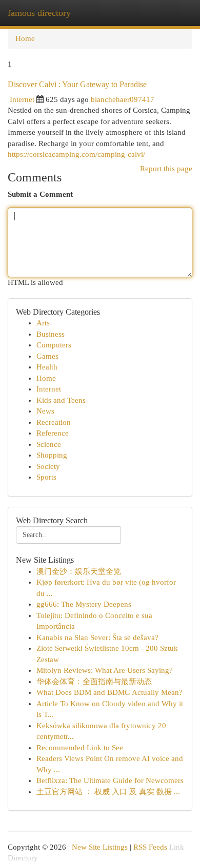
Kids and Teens (61, 400)
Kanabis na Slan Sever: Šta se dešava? (97, 637)
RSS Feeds (150, 847)
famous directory (39, 13)
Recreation (53, 422)
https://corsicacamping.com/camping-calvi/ (76, 154)
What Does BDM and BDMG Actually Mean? (109, 692)
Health (46, 367)
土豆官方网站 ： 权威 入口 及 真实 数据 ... (108, 792)
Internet (22, 99)
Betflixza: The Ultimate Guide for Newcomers (110, 780)
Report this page (166, 168)
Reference (52, 433)
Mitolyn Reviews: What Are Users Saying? (104, 670)
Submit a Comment (40, 194)
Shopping (51, 455)
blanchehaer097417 (122, 99)
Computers (53, 345)
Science (48, 444)
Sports (46, 477)
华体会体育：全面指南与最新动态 (94, 681)
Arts (43, 323)
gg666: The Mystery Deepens (83, 604)
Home (25, 38)
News (45, 411)
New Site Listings (100, 847)
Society (48, 466)
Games (47, 356)
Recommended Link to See (79, 748)
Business (50, 334)
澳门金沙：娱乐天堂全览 (78, 571)
